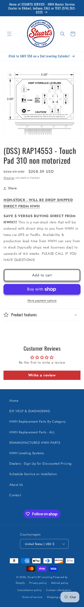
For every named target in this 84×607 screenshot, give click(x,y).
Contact (15, 495)
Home (13, 400)
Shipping (9, 177)
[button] (9, 34)
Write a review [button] (42, 375)
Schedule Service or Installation (33, 474)
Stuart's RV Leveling (40, 577)
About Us (16, 484)
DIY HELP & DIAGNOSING (29, 411)
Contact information (58, 590)
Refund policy (59, 583)
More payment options (42, 300)
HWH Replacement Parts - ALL (32, 432)
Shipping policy (56, 597)
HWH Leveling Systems (26, 453)
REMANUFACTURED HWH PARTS (34, 442)
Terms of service (32, 597)
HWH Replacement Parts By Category (37, 421)
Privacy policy (38, 583)
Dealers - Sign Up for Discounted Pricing (40, 463)
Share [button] (12, 188)
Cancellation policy (30, 590)
